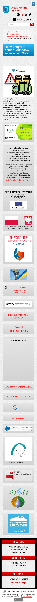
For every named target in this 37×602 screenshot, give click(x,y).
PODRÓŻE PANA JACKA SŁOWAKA (18, 316)
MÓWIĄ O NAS (18, 418)
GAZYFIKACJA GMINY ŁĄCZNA (18, 386)
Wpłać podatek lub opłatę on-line (18, 181)
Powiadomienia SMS (18, 396)
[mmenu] (33, 4)
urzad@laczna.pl (18, 582)
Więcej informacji (26, 597)
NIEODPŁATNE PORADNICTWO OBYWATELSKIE (20, 290)
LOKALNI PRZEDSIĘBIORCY (18, 329)
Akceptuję (18, 600)
